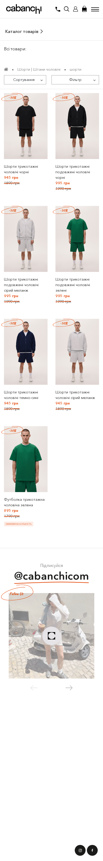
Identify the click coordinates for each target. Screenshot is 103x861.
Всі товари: (15, 48)
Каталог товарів (21, 31)
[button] (69, 688)
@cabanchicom (51, 575)
